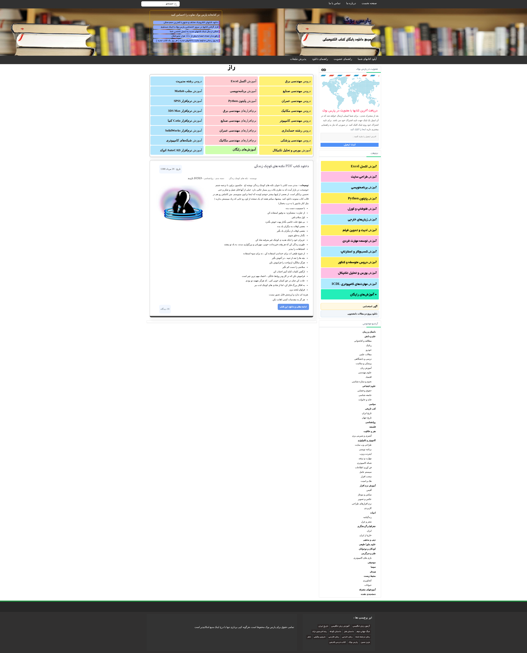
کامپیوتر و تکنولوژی (367, 440)
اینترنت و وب (366, 454)
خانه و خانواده (365, 399)
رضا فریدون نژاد (319, 632)
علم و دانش (370, 336)
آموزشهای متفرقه (367, 589)
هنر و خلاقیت (370, 431)
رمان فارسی (334, 637)
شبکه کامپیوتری (364, 463)
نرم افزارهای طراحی (362, 503)
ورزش (373, 571)
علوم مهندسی (365, 372)
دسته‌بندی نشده (368, 594)
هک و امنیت (366, 481)
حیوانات (368, 585)
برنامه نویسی (365, 449)
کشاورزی (367, 580)
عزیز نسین (365, 642)
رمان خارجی (347, 637)
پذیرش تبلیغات (298, 58)
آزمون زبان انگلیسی (361, 626)
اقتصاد (369, 377)
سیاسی (372, 404)
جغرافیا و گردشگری (366, 526)
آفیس (369, 490)
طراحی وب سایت (363, 445)
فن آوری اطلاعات (363, 467)
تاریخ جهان (367, 417)
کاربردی (368, 508)
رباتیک (369, 345)
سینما (373, 567)
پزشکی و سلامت (364, 363)
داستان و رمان (369, 332)
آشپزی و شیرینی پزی (362, 436)
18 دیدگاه (165, 309)
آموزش (364, 167)
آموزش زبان (366, 368)
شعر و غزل (366, 521)
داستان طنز (349, 632)
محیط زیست (370, 576)
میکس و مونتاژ (365, 494)
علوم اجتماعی (369, 386)
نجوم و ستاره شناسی (362, 381)
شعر (309, 637)
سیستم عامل (365, 472)
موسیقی (372, 562)
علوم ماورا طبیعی (367, 544)
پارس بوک (353, 642)
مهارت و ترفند (365, 458)
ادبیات (373, 512)
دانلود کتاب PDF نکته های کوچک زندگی (281, 166)
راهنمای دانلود (320, 58)
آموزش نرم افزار (368, 485)
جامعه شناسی (365, 395)
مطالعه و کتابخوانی (363, 341)
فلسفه (372, 426)
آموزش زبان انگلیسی (340, 626)
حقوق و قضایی (364, 390)
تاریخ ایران (367, 413)
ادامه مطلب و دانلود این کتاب (293, 307)
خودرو (369, 350)
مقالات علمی (365, 354)
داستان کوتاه (335, 632)
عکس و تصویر (365, 499)
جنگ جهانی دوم (363, 632)
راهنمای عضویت (343, 58)
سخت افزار (366, 476)
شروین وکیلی (319, 637)
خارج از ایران (365, 535)
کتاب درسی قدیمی (337, 642)
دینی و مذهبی (369, 540)
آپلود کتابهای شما (367, 58)
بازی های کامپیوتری (362, 558)
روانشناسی (370, 422)
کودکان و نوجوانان (367, 549)
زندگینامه (367, 517)
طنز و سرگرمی (368, 553)
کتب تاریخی (370, 408)
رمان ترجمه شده (363, 637)
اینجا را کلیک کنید (358, 129)
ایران (369, 530)
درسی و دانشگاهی (363, 359)
